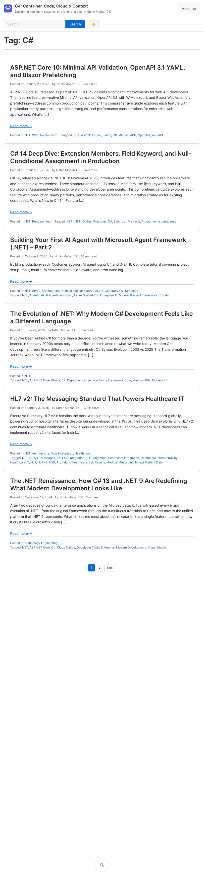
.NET (27, 135)
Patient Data (154, 462)
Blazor (106, 135)
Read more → (21, 126)
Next (110, 567)
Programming (41, 221)
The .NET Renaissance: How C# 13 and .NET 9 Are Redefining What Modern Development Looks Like (98, 484)
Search (75, 24)
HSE (52, 462)
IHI (58, 462)
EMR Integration (73, 458)
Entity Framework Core (115, 380)
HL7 (33, 462)
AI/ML (36, 291)
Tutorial (164, 295)
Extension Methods (127, 221)
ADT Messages (44, 458)
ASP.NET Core (91, 135)
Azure (99, 291)
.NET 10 (79, 221)
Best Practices (96, 221)
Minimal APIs (127, 135)
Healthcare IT (19, 462)
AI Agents (51, 295)
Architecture (50, 291)
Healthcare (82, 453)
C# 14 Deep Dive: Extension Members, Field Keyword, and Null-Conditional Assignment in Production (100, 157)
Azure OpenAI (83, 295)
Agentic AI (37, 295)
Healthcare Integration (123, 458)
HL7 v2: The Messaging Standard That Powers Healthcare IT (97, 398)
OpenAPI (144, 135)
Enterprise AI (108, 295)
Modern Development (131, 547)
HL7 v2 (43, 462)
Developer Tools (88, 547)
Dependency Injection (82, 380)
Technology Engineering (40, 543)
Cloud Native (66, 547)
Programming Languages (159, 221)
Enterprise (108, 547)
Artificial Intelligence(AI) (77, 291)
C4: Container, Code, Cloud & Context (51, 5)
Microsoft (131, 291)
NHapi (139, 462)
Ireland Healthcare (74, 462)
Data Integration (62, 453)
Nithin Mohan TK (68, 84)
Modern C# (160, 380)
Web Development (44, 135)
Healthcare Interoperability (159, 458)
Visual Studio (157, 547)
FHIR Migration (96, 458)
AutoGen (66, 295)
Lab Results (97, 462)
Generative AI (114, 291)
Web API (157, 135)
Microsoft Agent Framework (138, 295)
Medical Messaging (120, 462)
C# (115, 135)
